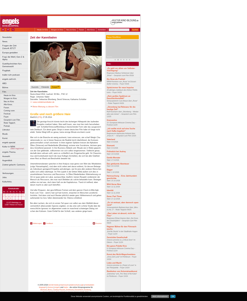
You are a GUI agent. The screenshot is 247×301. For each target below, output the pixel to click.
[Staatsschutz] (129, 60)
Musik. (5, 134)
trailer (66, 287)
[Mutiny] (118, 60)
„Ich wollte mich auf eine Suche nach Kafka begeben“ (121, 129)
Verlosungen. (8, 173)
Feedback (49, 223)
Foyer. (6, 117)
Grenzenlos (112, 120)
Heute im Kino (42, 30)
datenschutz (74, 285)
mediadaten (89, 285)
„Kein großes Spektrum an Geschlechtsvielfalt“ (118, 97)
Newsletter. (7, 37)
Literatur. (6, 129)
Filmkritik (45, 87)
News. (5, 41)
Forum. (7, 108)
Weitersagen (37, 223)
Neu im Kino (71, 30)
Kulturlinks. (7, 181)
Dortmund (70, 290)
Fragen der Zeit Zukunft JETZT (15, 46)
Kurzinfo (35, 87)
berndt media (53, 285)
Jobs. (4, 177)
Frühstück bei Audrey (116, 151)
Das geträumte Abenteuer (118, 164)
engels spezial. (9, 142)
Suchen (135, 30)
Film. (4, 92)
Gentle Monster (113, 158)
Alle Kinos (91, 30)
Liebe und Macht (114, 263)
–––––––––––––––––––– (13, 169)
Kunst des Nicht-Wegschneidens (121, 254)
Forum (81, 30)
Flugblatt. (6, 70)
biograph (42, 287)
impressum (64, 285)
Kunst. (5, 138)
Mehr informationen (160, 296)
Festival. (7, 114)
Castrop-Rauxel (59, 290)
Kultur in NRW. (8, 146)
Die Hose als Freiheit (116, 79)
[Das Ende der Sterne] (120, 60)
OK (173, 296)
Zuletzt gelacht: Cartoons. (14, 165)
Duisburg (87, 290)
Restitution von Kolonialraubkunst (122, 271)
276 (39, 117)
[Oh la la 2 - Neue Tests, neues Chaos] (126, 60)
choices (50, 287)
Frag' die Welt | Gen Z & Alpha (13, 58)
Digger (110, 170)
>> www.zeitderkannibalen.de (42, 102)
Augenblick (7, 160)
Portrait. (7, 126)
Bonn (50, 290)
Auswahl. (6, 156)
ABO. (4, 83)
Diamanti (111, 145)
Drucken (99, 223)
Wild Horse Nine (114, 184)
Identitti (110, 190)
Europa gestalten (10, 52)
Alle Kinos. (8, 104)
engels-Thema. (9, 152)
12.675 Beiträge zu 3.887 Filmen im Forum (14, 204)
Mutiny (109, 57)
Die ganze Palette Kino (117, 246)
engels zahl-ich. (9, 79)
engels (57, 287)
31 (4, 195)
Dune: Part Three (114, 196)
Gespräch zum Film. (12, 120)
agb (82, 285)
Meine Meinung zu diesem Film (45, 107)
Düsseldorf (78, 290)
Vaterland (111, 139)
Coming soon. (9, 111)
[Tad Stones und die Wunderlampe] (123, 60)
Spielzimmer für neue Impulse (120, 87)
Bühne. (5, 87)
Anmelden (102, 30)
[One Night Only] (115, 60)
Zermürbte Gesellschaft (117, 237)
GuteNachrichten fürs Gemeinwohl (12, 65)
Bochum (43, 290)
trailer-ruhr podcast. (11, 75)
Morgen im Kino (57, 30)
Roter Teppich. (10, 123)
